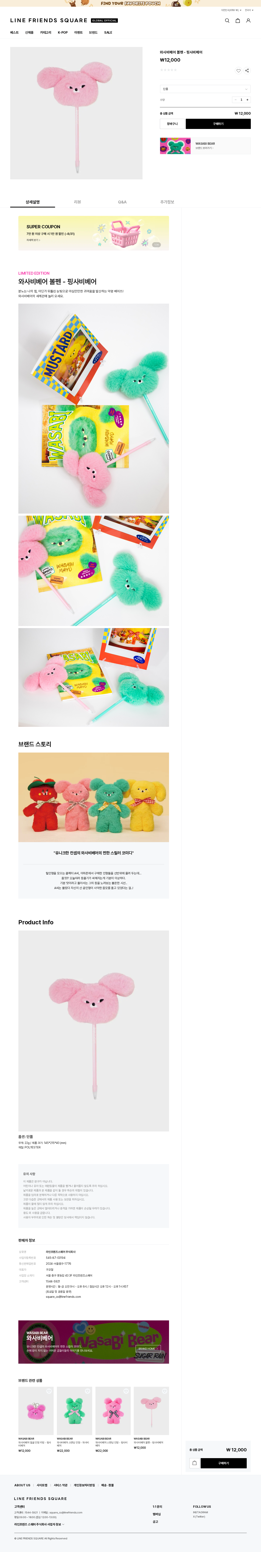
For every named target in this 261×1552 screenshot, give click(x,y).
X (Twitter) (199, 1516)
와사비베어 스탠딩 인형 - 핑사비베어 (111, 1444)
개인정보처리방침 (84, 1485)
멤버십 (156, 1514)
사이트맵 (42, 1485)
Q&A (122, 202)
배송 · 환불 (107, 1485)
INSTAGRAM (200, 1512)
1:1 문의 (157, 1507)
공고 (155, 1522)
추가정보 (167, 202)
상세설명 (32, 202)
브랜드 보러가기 (203, 148)
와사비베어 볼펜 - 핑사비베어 (148, 1442)
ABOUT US (22, 1485)
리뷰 (77, 202)
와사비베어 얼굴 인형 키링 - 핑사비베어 (34, 1444)
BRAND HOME (147, 1348)
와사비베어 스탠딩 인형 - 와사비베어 (73, 1444)
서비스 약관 (60, 1485)
